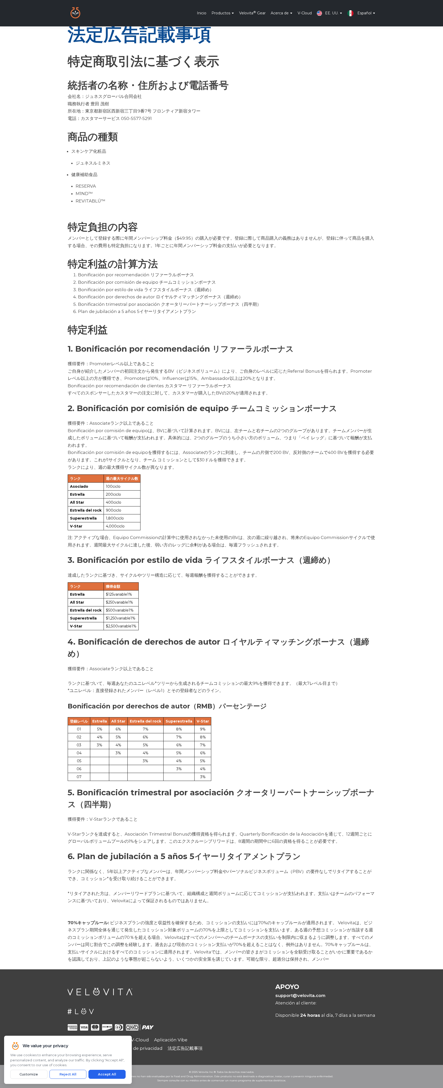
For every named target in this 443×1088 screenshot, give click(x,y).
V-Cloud (305, 13)
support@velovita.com (300, 995)
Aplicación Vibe (170, 1039)
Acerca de (280, 13)
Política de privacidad (139, 1048)
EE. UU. (331, 13)
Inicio (201, 13)
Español (364, 13)
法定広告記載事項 (185, 1048)
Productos (221, 13)
